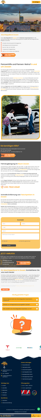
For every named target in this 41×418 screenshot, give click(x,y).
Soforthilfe (4, 388)
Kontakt (4, 385)
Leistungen (4, 392)
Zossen (14, 38)
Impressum (4, 400)
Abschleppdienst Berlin (27, 372)
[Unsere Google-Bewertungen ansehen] (34, 393)
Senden (9, 245)
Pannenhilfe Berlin (26, 365)
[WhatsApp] (38, 409)
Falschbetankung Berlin (27, 379)
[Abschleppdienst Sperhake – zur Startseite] (4, 3)
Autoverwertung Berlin (27, 369)
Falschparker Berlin (26, 367)
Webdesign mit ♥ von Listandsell (20, 411)
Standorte (4, 395)
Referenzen (4, 390)
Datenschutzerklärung (13, 241)
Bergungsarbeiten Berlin (27, 374)
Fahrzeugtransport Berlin (27, 376)
